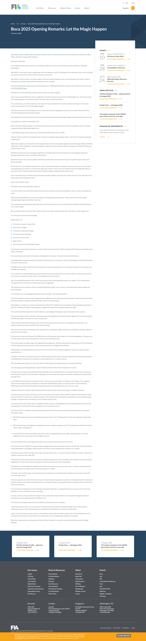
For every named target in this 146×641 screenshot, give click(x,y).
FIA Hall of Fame (21, 88)
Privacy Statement (32, 636)
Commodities (32, 579)
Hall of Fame (52, 594)
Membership (79, 589)
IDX (101, 579)
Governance (79, 579)
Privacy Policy (116, 628)
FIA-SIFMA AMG (105, 589)
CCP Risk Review (53, 591)
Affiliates (78, 584)
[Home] (20, 6)
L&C (101, 576)
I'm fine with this (124, 635)
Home (13, 24)
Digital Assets (32, 584)
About (133, 3)
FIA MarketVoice (53, 576)
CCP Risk (30, 576)
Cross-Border (32, 581)
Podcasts (51, 581)
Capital (30, 574)
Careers (77, 594)
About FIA (78, 576)
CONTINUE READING (115, 59)
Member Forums (80, 591)
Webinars (51, 579)
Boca (101, 574)
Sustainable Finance (34, 591)
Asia (101, 586)
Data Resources (53, 584)
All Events (103, 596)
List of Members (80, 586)
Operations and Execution (36, 589)
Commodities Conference (107, 581)
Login (126, 3)
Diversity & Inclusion (34, 586)
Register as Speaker (106, 594)
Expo (101, 584)
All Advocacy (32, 594)
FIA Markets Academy (55, 589)
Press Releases (52, 574)
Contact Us (78, 574)
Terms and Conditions (105, 628)
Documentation (53, 586)
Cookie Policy (125, 628)
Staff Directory (80, 581)
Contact (133, 628)
